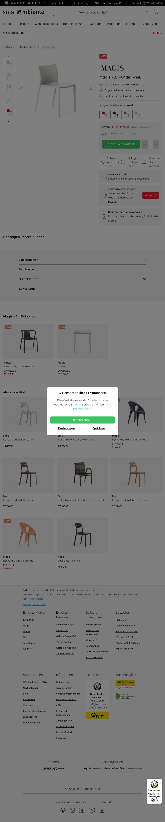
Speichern (98, 428)
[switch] (154, 800)
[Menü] (160, 780)
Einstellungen (66, 428)
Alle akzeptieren (82, 420)
